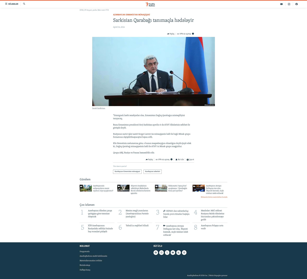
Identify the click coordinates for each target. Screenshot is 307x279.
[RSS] (178, 252)
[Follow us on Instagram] (161, 252)
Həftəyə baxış (85, 270)
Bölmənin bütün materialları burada (214, 197)
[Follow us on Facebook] (156, 252)
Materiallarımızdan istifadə (91, 261)
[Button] (170, 33)
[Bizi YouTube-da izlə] (281, 4)
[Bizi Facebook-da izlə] (296, 4)
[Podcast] (184, 252)
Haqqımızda (85, 252)
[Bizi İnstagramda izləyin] (289, 4)
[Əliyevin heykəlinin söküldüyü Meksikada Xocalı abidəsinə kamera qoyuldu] (123, 188)
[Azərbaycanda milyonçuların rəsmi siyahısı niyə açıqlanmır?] (86, 188)
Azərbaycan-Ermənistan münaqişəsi (131, 15)
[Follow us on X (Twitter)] (167, 252)
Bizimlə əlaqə (85, 265)
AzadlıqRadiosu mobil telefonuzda (93, 256)
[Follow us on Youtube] (173, 252)
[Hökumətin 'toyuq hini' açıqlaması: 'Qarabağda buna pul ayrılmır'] (161, 188)
